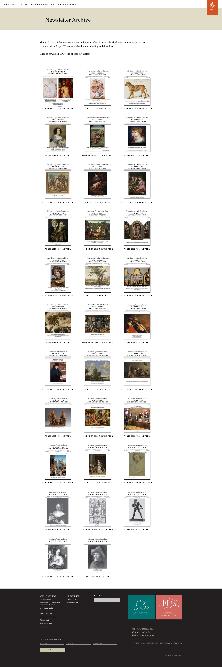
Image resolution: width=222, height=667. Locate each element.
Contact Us (71, 599)
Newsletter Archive (47, 608)
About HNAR (73, 596)
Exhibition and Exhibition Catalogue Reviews (50, 604)
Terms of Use (178, 643)
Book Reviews (45, 599)
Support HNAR (73, 603)
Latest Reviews (48, 596)
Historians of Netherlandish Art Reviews (40, 4)
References (46, 613)
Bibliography (45, 620)
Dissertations (45, 627)
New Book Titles (46, 623)
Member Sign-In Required (48, 617)
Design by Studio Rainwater (173, 655)
